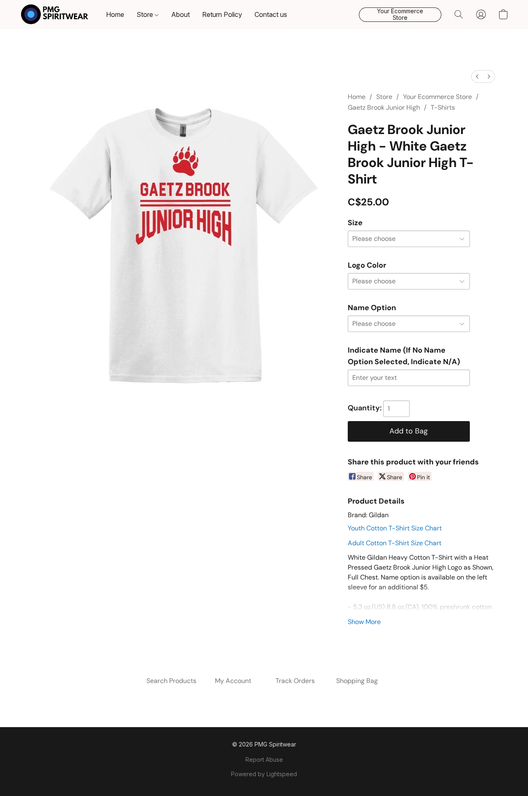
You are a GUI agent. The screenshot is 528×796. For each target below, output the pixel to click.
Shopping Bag (357, 680)
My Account (233, 680)
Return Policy (222, 14)
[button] (55, 14)
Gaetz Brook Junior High (384, 107)
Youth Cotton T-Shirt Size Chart (395, 528)
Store (146, 14)
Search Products (171, 680)
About (180, 14)
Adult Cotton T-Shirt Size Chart (394, 543)
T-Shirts (443, 107)
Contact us (271, 14)
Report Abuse (264, 759)
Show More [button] (364, 621)
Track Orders (295, 680)
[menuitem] (477, 76)
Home (115, 14)
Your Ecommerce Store (437, 96)
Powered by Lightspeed (264, 773)
